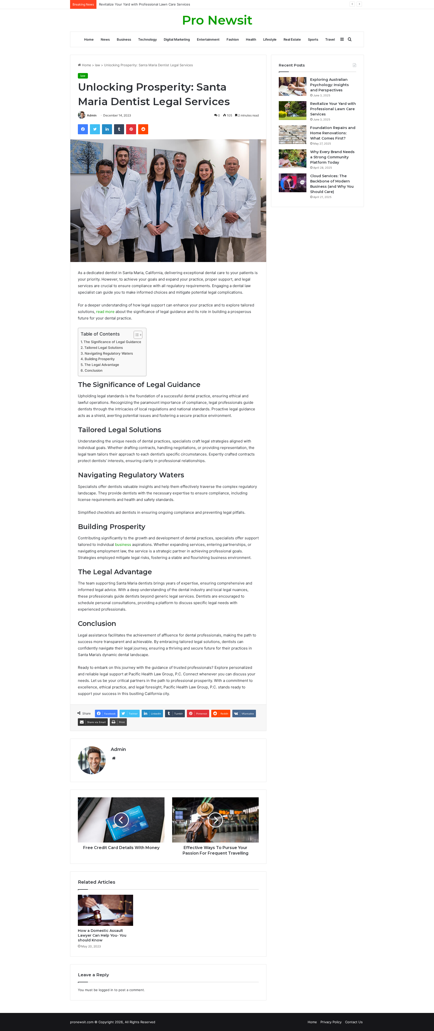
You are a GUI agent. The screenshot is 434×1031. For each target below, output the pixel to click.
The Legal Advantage (101, 365)
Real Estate (292, 39)
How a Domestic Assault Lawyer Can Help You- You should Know (102, 935)
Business (124, 39)
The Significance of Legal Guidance (112, 342)
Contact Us (354, 1022)
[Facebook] (83, 129)
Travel (330, 39)
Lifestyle (270, 39)
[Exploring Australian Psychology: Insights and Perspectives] (292, 86)
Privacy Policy (331, 1022)
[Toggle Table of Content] (135, 335)
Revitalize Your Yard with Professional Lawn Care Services (333, 108)
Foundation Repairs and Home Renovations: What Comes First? (148, 4)
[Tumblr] (119, 129)
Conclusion (93, 370)
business (123, 544)
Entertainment (208, 39)
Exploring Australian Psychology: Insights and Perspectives (329, 84)
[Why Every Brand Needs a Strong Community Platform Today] (292, 158)
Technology (147, 39)
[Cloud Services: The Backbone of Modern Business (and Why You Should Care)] (292, 182)
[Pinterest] (131, 129)
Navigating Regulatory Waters (109, 353)
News (105, 39)
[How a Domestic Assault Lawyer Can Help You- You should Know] (105, 910)
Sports (313, 39)
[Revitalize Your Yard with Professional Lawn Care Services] (292, 110)
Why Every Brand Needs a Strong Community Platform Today (332, 157)
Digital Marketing (177, 39)
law (97, 65)
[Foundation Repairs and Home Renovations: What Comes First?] (292, 134)
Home (89, 39)
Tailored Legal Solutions (103, 348)
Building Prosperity (100, 359)
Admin (91, 115)
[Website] (114, 758)
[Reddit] (143, 129)
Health (251, 39)
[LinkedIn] (107, 129)
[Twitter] (95, 129)
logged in (106, 990)
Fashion (233, 39)
